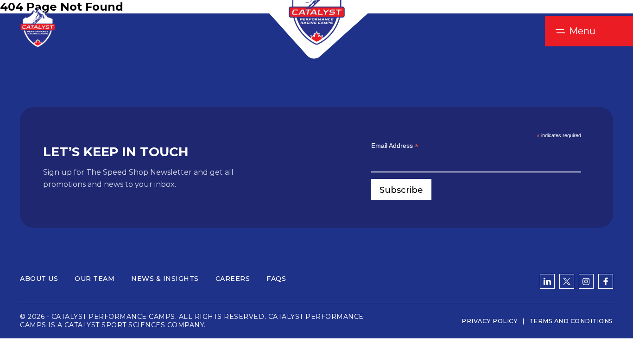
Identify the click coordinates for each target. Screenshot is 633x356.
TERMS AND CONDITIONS (571, 321)
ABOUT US (39, 278)
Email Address (394, 145)
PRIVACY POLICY (490, 321)
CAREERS (232, 278)
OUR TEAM (94, 278)
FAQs (276, 278)
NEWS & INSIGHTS (165, 278)
